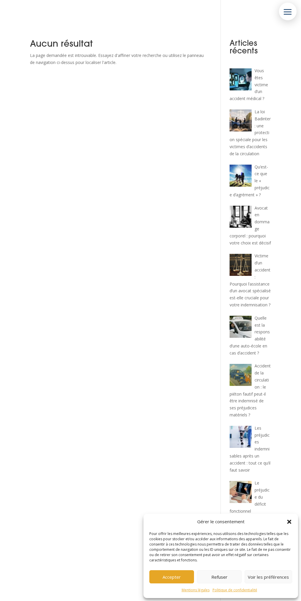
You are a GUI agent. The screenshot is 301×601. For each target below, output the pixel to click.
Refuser (219, 577)
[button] (289, 522)
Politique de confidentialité (235, 590)
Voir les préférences (268, 577)
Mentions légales (196, 590)
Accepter (172, 577)
